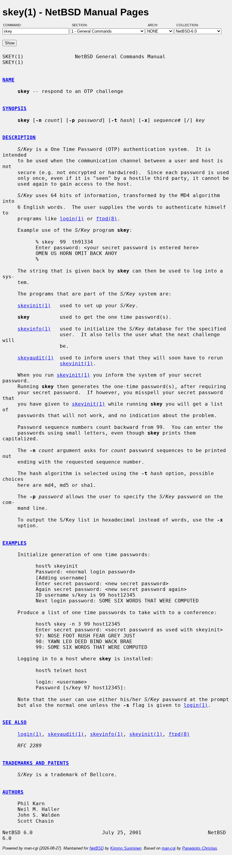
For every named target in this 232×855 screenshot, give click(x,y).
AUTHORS (13, 792)
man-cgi (169, 848)
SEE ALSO (14, 722)
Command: (14, 25)
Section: (81, 25)
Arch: (155, 25)
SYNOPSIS (14, 108)
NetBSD (96, 848)
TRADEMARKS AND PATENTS (35, 763)
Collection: (187, 25)
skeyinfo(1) (34, 329)
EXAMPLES (14, 543)
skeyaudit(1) (36, 358)
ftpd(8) (106, 219)
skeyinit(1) (34, 305)
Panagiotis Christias (199, 848)
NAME (8, 80)
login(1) (72, 219)
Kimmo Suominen (125, 848)
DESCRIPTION (19, 137)
